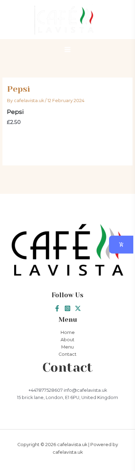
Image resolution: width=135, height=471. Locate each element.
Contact (67, 354)
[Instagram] (67, 308)
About (67, 339)
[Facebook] (57, 308)
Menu (67, 347)
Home (68, 332)
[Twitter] (78, 308)
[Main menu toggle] (67, 49)
